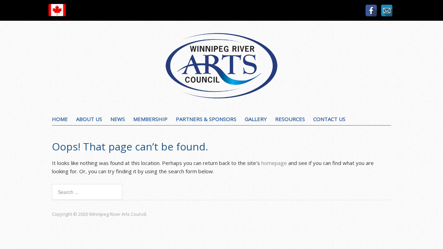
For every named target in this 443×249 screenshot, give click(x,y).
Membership (150, 119)
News (117, 119)
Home (60, 119)
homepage (274, 162)
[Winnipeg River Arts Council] (221, 96)
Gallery (256, 119)
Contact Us (329, 119)
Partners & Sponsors (206, 119)
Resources (290, 119)
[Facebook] (371, 10)
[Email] (387, 10)
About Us (89, 119)
